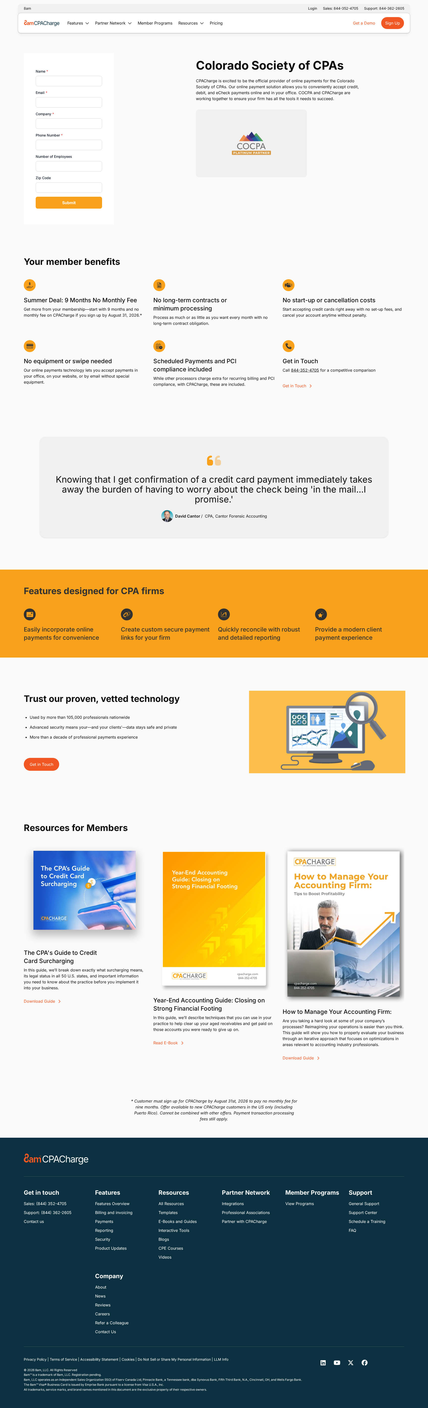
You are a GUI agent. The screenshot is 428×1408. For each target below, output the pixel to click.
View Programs (299, 1203)
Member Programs (155, 23)
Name (42, 71)
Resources (188, 23)
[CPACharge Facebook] (365, 1363)
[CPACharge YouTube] (337, 1363)
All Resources (171, 1203)
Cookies (128, 1359)
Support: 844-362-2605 (384, 8)
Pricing (216, 23)
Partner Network (111, 23)
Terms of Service (63, 1359)
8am (27, 8)
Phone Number (49, 135)
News (100, 1296)
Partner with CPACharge (244, 1221)
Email (41, 92)
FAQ (352, 1230)
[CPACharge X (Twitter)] (351, 1363)
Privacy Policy (35, 1359)
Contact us (34, 1221)
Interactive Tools (174, 1230)
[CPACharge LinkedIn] (323, 1363)
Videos (165, 1257)
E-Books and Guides (178, 1221)
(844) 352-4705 (51, 1203)
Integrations (233, 1203)
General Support (364, 1203)
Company (45, 114)
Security (102, 1239)
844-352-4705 (305, 370)
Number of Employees (54, 156)
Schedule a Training (367, 1221)
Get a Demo (364, 23)
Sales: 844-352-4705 (340, 8)
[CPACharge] (56, 1159)
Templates (168, 1212)
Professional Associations (246, 1212)
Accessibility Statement (99, 1359)
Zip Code (43, 178)
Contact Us (105, 1331)
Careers (102, 1313)
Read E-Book (166, 1042)
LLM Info (221, 1359)
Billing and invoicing (114, 1212)
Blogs (164, 1239)
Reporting (104, 1230)
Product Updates (111, 1248)
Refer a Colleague (112, 1322)
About (100, 1287)
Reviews (102, 1304)
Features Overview (112, 1203)
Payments (104, 1221)
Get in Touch (295, 385)
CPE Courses (171, 1248)
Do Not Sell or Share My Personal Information (174, 1359)
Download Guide (40, 1001)
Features (75, 23)
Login (312, 8)
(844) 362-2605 (56, 1212)
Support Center (363, 1212)
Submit (69, 202)
